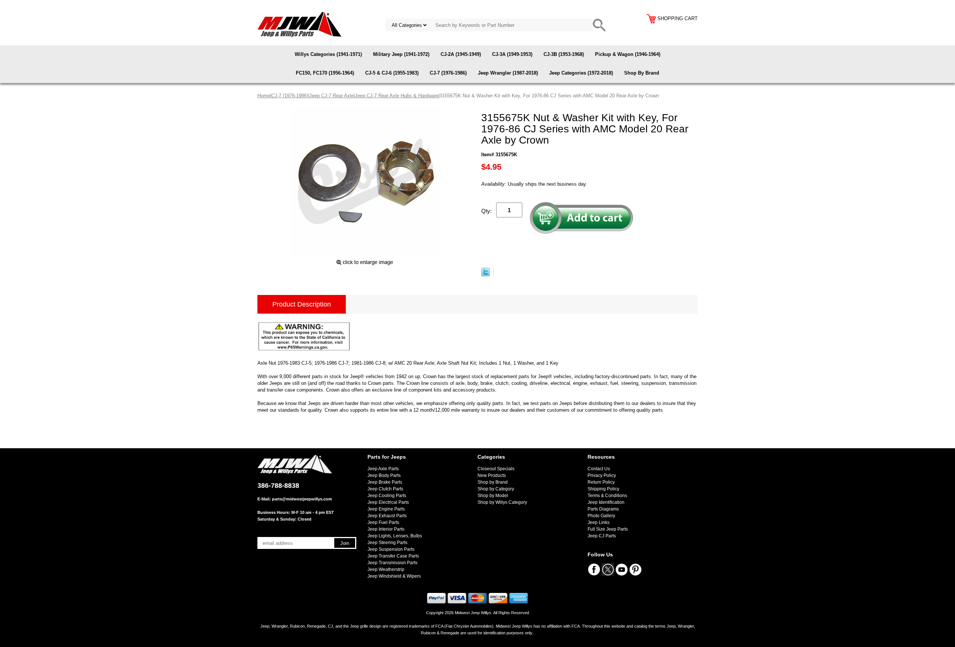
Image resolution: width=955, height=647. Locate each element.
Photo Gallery (601, 515)
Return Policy (601, 482)
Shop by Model (493, 495)
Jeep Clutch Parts (385, 488)
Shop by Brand (493, 482)
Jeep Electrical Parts (388, 502)
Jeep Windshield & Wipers (394, 576)
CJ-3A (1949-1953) (512, 54)
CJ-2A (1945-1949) (461, 54)
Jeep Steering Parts (387, 542)
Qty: (486, 211)
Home (263, 95)
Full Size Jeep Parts (608, 529)
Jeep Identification (606, 502)
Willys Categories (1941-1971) (328, 54)
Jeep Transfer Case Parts (393, 556)
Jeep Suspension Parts (390, 549)
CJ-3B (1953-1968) (564, 54)
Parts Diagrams (603, 509)
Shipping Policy (603, 488)
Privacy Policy (602, 475)
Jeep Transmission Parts (392, 562)
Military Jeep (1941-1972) (401, 54)
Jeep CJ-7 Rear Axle (331, 95)
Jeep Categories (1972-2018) (581, 73)
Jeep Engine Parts (386, 509)
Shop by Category (496, 488)
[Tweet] (485, 274)
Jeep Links (599, 522)
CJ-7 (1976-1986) (448, 73)
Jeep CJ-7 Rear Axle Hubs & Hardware (396, 95)
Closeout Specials (496, 468)
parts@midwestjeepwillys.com (302, 499)
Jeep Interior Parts (385, 529)
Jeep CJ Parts (602, 535)
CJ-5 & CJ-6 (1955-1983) (392, 73)
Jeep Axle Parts (383, 468)
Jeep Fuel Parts (383, 522)
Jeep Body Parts (384, 475)
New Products (492, 475)
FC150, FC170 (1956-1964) (325, 73)
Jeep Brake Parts (384, 482)
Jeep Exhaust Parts (387, 515)
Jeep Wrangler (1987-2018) (508, 73)
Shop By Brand (641, 73)
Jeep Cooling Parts (386, 495)
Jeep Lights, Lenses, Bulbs (394, 535)
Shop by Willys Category (502, 502)
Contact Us (599, 468)
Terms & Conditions (607, 495)
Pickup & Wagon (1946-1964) (627, 54)
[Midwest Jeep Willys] (299, 24)
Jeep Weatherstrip (385, 569)
